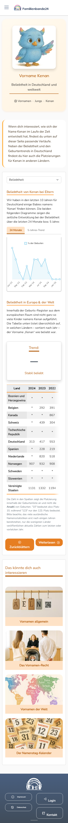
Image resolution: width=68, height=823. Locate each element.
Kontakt (52, 815)
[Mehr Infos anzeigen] (34, 820)
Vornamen (24, 101)
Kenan (50, 101)
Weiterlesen (47, 542)
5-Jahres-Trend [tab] (36, 230)
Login (52, 801)
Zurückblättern (20, 547)
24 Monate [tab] (16, 230)
